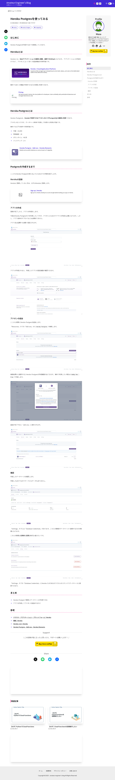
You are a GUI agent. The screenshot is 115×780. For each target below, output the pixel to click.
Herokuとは (91, 71)
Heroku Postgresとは (94, 75)
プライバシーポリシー (60, 771)
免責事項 (48, 771)
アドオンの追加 (93, 88)
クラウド (18, 11)
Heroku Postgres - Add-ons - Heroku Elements (29, 627)
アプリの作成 (92, 84)
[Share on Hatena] (6, 43)
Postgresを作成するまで (95, 78)
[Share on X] (6, 31)
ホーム (40, 771)
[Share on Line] (6, 37)
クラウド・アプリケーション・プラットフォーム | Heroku (32, 617)
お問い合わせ (73, 771)
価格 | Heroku (17, 620)
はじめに (90, 68)
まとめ (89, 94)
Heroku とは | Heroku (20, 624)
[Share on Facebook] (6, 49)
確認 (89, 91)
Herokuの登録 (92, 81)
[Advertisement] (46, 680)
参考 (88, 97)
